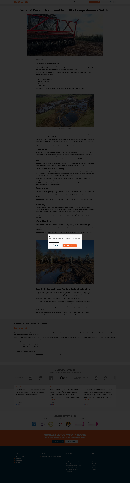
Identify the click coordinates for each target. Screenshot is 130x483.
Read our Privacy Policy (54, 242)
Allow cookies (68, 245)
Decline (57, 245)
